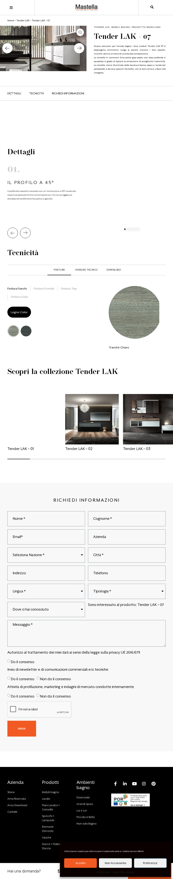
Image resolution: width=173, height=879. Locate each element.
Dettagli (14, 93)
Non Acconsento (115, 863)
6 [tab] (122, 461)
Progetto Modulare (146, 27)
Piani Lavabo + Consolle (51, 807)
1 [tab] (125, 229)
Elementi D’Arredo (47, 829)
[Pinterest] (153, 784)
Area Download (17, 805)
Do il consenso (22, 662)
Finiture (59, 269)
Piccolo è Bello (86, 817)
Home (10, 20)
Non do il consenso (55, 679)
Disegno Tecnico (86, 269)
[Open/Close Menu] (11, 7)
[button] (7, 48)
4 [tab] (135, 229)
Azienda (15, 782)
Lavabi (46, 798)
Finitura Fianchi (17, 288)
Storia (11, 792)
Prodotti (50, 782)
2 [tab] (128, 229)
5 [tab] (138, 229)
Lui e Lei (82, 810)
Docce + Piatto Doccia (51, 846)
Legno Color (19, 312)
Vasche (46, 837)
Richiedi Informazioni (68, 93)
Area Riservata (16, 798)
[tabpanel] (86, 175)
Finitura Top (69, 288)
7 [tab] (145, 461)
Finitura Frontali (44, 288)
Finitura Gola (19, 296)
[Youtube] (134, 784)
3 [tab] (131, 229)
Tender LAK (23, 20)
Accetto (80, 863)
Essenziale (83, 797)
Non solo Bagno (86, 823)
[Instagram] (144, 784)
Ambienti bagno (86, 785)
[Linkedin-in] (125, 784)
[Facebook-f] (115, 784)
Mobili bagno (120, 27)
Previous (12, 233)
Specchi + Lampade (48, 818)
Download (114, 269)
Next (25, 233)
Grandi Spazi (85, 804)
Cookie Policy (104, 872)
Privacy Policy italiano (123, 872)
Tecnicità (36, 93)
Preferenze (150, 863)
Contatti (12, 811)
